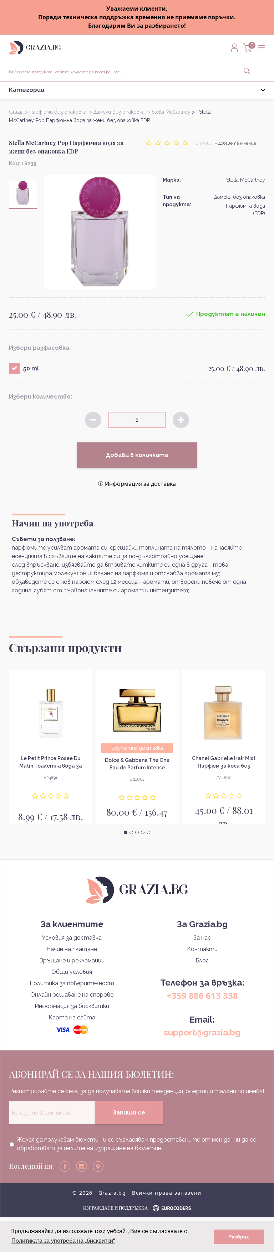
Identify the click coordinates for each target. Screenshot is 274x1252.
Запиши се (129, 1112)
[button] (125, 832)
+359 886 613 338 (202, 995)
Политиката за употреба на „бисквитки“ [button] (63, 1241)
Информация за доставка (140, 484)
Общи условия (71, 971)
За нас (202, 937)
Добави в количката (137, 455)
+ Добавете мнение (235, 143)
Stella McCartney (245, 180)
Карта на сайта (72, 1017)
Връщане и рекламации (72, 960)
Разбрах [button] (238, 1237)
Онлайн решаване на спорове (71, 994)
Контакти (202, 949)
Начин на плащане (71, 949)
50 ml (31, 368)
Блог (202, 960)
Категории (26, 90)
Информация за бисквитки (72, 1006)
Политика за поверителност (72, 983)
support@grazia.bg (202, 1032)
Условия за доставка (72, 937)
